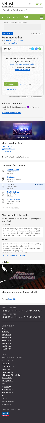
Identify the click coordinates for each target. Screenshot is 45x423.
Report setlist (24, 97)
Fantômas (8, 37)
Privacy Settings (7, 381)
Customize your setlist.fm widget (13, 255)
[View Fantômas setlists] (22, 128)
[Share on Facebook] (36, 49)
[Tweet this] (33, 49)
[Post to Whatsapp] (39, 49)
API (3, 395)
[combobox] (22, 10)
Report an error (37, 97)
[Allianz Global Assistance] (5, 414)
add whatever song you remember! (22, 64)
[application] (22, 276)
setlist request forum (22, 70)
